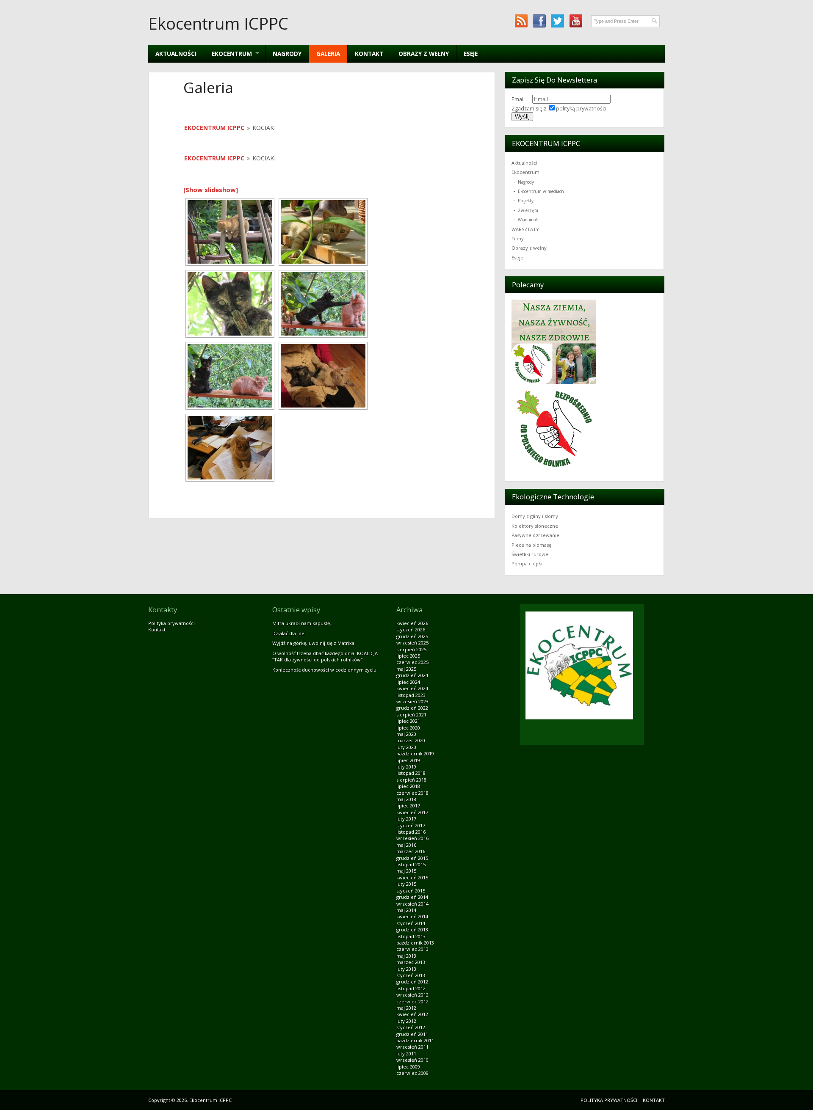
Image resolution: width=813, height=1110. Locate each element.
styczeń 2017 (410, 825)
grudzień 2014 (412, 897)
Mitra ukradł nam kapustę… (303, 623)
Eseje (471, 54)
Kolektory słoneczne (535, 526)
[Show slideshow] (210, 189)
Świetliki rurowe (530, 554)
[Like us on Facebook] (539, 21)
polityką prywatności (581, 108)
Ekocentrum (525, 172)
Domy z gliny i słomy (535, 516)
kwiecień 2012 (412, 1014)
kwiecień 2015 (412, 877)
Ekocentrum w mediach (541, 191)
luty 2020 (406, 747)
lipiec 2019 (408, 760)
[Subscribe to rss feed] (521, 21)
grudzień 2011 (412, 1034)
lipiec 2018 (408, 786)
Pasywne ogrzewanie (535, 535)
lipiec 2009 (408, 1066)
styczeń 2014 (410, 923)
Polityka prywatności (171, 623)
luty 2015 (406, 884)
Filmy (518, 238)
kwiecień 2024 (412, 688)
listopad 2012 (411, 988)
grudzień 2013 (412, 929)
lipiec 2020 (408, 727)
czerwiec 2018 (412, 793)
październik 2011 (415, 1040)
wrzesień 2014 (412, 904)
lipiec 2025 (408, 656)
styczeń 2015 (410, 890)
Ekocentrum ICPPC (218, 23)
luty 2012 (406, 1021)
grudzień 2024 (412, 675)
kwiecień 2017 (412, 812)
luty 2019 (406, 766)
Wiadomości (529, 220)
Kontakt (369, 54)
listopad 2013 (411, 936)
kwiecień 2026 (412, 623)
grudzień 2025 (412, 636)
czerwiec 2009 (412, 1073)
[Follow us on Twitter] (557, 21)
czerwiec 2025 (412, 662)
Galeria (328, 54)
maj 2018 (406, 799)
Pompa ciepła (527, 563)
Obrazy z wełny (423, 54)
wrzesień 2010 (412, 1060)
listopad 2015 (411, 864)
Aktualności (175, 54)
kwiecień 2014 (412, 916)
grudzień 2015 (412, 858)
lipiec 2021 (408, 721)
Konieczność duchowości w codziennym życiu (324, 670)
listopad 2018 (411, 773)
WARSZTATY (525, 229)
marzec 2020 (410, 740)
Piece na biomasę (531, 545)
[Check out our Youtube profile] (575, 21)
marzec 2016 (410, 851)
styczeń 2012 (410, 1027)
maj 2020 (406, 734)
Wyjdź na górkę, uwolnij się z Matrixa (313, 643)
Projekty (526, 201)
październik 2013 (415, 942)
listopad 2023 (411, 695)
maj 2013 (406, 956)
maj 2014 (406, 910)
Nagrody (287, 54)
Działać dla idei (289, 633)
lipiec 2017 (408, 805)
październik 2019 (415, 753)
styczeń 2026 (410, 629)
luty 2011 (406, 1053)
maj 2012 (406, 1008)
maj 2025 (406, 669)
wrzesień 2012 (412, 995)
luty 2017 (406, 818)
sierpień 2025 (411, 649)
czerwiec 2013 (412, 949)
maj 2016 (406, 845)
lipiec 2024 (408, 682)
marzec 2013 (410, 962)
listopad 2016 (411, 832)
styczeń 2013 (410, 975)
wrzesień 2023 (412, 701)
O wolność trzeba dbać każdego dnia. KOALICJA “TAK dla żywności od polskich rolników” (325, 656)
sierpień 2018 (411, 780)
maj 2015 (406, 871)
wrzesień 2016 (412, 838)
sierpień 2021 (411, 714)
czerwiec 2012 (412, 1001)
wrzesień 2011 (412, 1047)
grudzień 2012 (412, 981)
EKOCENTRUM (228, 54)
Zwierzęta (528, 210)
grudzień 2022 (412, 708)
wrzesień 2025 (412, 642)
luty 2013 (406, 969)
